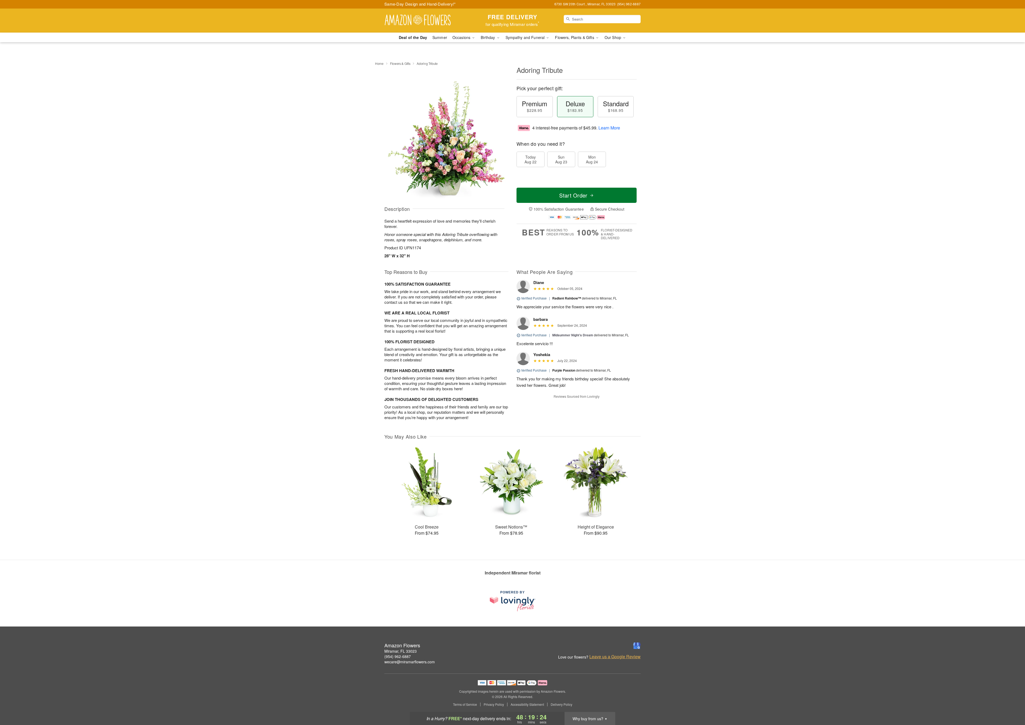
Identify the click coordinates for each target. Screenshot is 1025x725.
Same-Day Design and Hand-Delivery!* (420, 4)
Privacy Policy (494, 704)
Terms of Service (465, 704)
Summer (439, 37)
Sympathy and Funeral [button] (526, 37)
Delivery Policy (561, 704)
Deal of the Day (413, 37)
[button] (1011, 702)
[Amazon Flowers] (422, 21)
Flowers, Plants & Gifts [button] (575, 37)
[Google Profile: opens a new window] (637, 645)
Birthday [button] (488, 37)
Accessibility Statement (527, 704)
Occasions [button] (461, 37)
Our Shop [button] (613, 37)
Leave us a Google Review (615, 657)
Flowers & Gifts (400, 63)
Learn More (609, 128)
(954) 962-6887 (397, 656)
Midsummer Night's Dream (572, 335)
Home (379, 63)
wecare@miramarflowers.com (409, 661)
